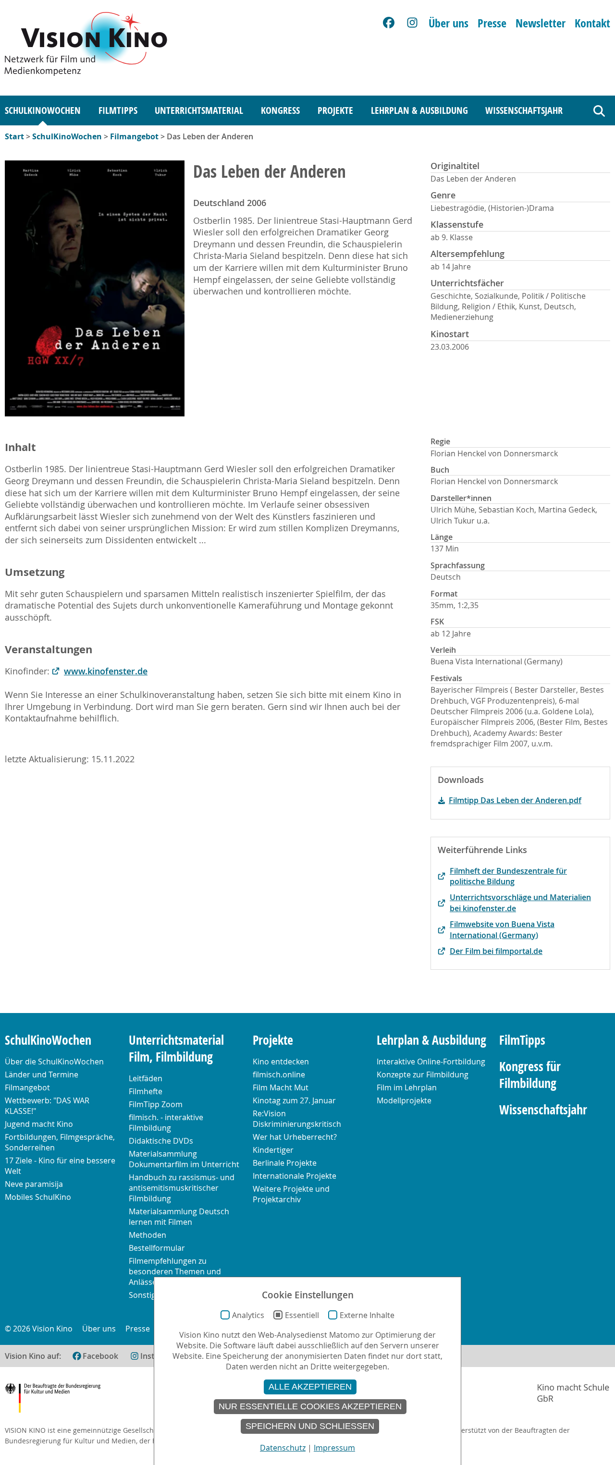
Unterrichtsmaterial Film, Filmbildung (176, 1048)
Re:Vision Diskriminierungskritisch (297, 1118)
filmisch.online (279, 1074)
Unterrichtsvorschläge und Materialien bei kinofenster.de (520, 902)
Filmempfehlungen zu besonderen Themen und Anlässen (175, 1271)
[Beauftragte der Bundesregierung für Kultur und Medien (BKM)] (52, 1399)
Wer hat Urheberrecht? (295, 1137)
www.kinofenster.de (106, 671)
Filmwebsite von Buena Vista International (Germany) (502, 929)
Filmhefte (145, 1091)
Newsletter (541, 23)
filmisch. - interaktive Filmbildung (166, 1122)
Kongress (280, 110)
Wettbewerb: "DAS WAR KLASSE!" (47, 1105)
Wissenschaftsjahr (524, 110)
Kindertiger (273, 1150)
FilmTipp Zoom (156, 1104)
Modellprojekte (404, 1100)
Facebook (100, 1356)
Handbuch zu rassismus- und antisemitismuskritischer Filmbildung (181, 1188)
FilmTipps (117, 110)
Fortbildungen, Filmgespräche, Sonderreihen (60, 1142)
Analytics (248, 1315)
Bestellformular (157, 1248)
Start (14, 136)
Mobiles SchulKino (38, 1197)
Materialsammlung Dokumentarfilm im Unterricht (184, 1159)
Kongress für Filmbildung (530, 1075)
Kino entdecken (281, 1061)
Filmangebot (134, 136)
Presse (492, 23)
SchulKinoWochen (43, 110)
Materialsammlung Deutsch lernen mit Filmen (179, 1216)
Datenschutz (283, 1447)
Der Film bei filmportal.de (496, 951)
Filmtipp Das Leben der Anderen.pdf (515, 800)
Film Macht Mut (280, 1087)
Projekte (335, 110)
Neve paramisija (34, 1184)
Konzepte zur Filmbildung (422, 1074)
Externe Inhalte (367, 1315)
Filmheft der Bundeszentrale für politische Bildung (508, 876)
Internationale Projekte (294, 1176)
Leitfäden (145, 1078)
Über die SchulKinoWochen (54, 1061)
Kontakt (592, 23)
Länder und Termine (41, 1074)
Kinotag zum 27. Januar (294, 1100)
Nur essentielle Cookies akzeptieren (310, 1406)
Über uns (448, 23)
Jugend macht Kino (39, 1124)
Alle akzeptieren (310, 1387)
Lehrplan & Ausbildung (419, 110)
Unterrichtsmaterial (199, 110)
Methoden (147, 1235)
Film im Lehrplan (407, 1087)
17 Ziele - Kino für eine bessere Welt (60, 1165)
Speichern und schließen (310, 1426)
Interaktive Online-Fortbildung (431, 1061)
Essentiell (302, 1315)
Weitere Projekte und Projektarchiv (291, 1194)
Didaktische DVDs (161, 1140)
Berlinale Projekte (285, 1163)
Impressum (334, 1447)
